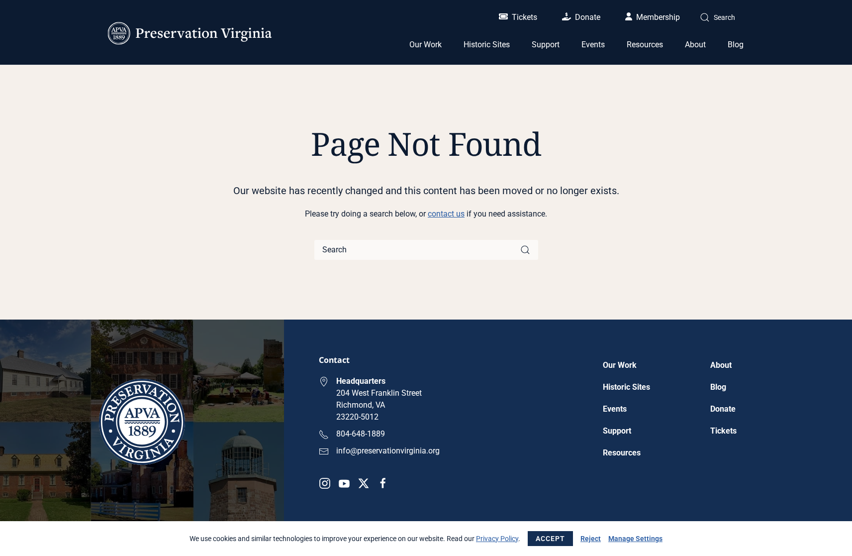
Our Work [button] (425, 44)
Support (617, 431)
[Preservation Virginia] (142, 421)
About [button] (695, 44)
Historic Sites (626, 387)
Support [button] (546, 44)
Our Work (620, 365)
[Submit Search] (525, 250)
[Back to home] (190, 33)
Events (593, 44)
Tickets (524, 17)
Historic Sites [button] (487, 44)
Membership (658, 17)
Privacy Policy (497, 539)
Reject (590, 539)
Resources (622, 452)
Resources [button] (645, 44)
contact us (446, 214)
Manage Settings (635, 539)
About (721, 365)
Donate (587, 17)
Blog (736, 44)
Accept (550, 539)
